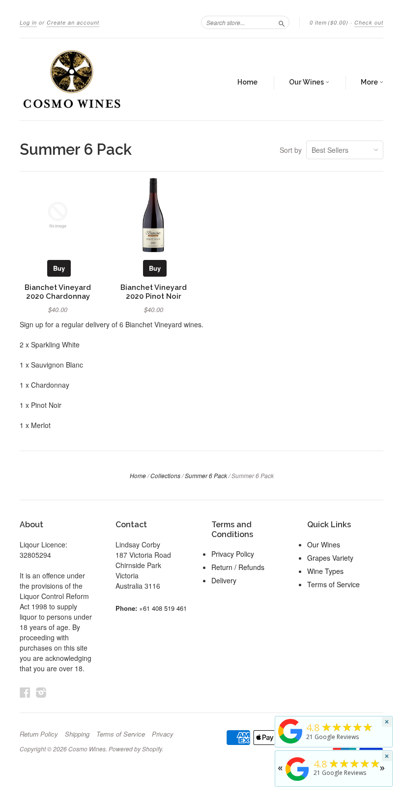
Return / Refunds (237, 567)
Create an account (73, 22)
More (370, 82)
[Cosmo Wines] (290, 743)
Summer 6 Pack (206, 475)
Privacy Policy (232, 554)
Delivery (223, 580)
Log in (28, 22)
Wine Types (325, 571)
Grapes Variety (330, 558)
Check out (368, 22)
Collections (165, 475)
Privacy (162, 734)
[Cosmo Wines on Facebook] (25, 692)
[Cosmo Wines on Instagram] (41, 692)
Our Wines (307, 82)
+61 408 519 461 (163, 608)
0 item (329, 22)
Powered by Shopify (135, 748)
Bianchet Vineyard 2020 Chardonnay (58, 291)
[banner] (95, 79)
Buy (59, 268)
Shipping (77, 734)
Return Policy (39, 734)
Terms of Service (333, 584)
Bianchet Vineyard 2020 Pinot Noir (153, 291)
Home (247, 82)
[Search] (282, 22)
